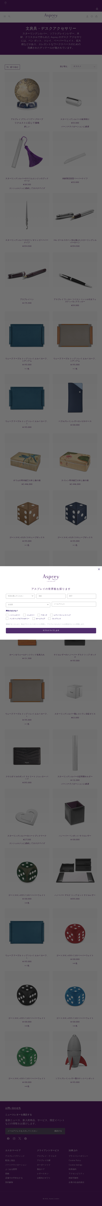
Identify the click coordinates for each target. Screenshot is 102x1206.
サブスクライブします (51, 630)
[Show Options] (32, 596)
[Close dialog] (99, 569)
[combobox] (19, 596)
